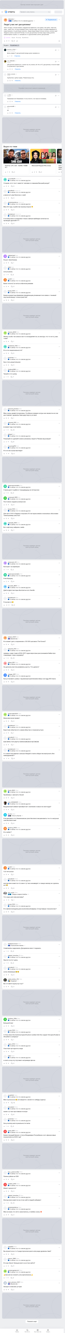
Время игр (14, 639)
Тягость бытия (16, 816)
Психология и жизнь (17, 945)
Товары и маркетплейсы (19, 894)
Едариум (14, 981)
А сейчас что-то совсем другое (22, 21)
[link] (16, 161)
